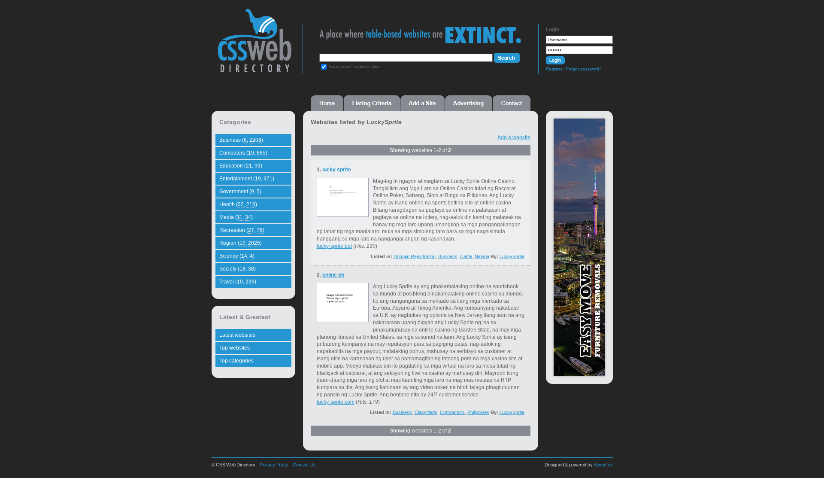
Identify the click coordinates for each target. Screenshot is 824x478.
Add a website (513, 137)
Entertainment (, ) (246, 179)
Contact (511, 103)
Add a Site (422, 103)
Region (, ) (240, 243)
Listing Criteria (372, 103)
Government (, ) (240, 192)
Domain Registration (415, 256)
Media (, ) (236, 217)
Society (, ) (237, 269)
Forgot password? (584, 69)
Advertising (468, 103)
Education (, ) (240, 166)
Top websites (234, 348)
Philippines (478, 412)
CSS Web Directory (254, 45)
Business (447, 256)
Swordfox (603, 464)
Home (327, 103)
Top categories (236, 361)
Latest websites (237, 335)
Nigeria (482, 256)
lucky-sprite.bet (334, 246)
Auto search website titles (354, 66)
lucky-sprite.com (335, 402)
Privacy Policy (274, 464)
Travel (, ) (237, 282)
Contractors (452, 412)
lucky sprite (336, 170)
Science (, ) (236, 256)
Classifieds (426, 412)
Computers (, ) (243, 153)
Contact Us (304, 464)
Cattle (466, 256)
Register (554, 69)
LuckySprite (512, 256)
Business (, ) (241, 140)
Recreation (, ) (241, 230)
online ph (333, 275)
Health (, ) (238, 204)
